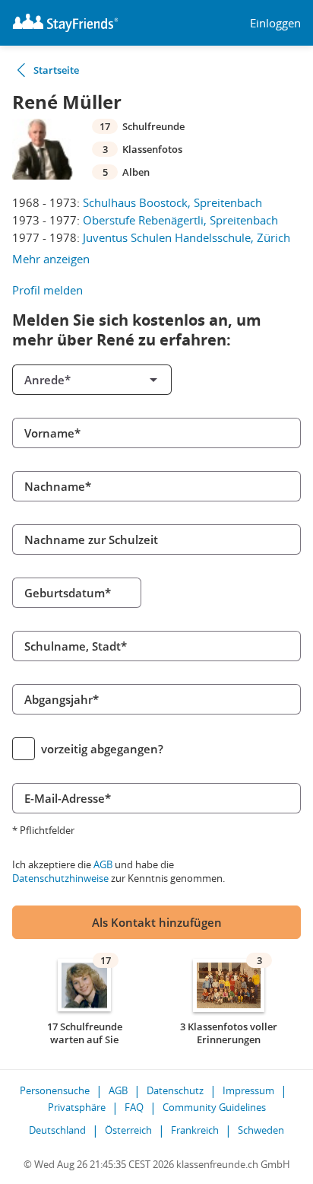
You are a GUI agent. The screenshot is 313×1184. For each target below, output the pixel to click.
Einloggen (275, 23)
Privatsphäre (77, 1107)
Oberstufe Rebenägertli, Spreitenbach (180, 220)
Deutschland (57, 1130)
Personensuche (55, 1090)
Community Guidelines (214, 1107)
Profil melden (47, 290)
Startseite (56, 70)
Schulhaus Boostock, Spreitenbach (172, 202)
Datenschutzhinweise (60, 878)
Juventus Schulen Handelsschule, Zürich (186, 237)
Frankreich (195, 1130)
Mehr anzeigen (51, 258)
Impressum (248, 1090)
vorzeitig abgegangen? (102, 748)
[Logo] (65, 23)
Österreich (128, 1130)
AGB (102, 864)
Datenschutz (175, 1090)
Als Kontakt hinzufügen (157, 922)
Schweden (261, 1130)
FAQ (134, 1107)
